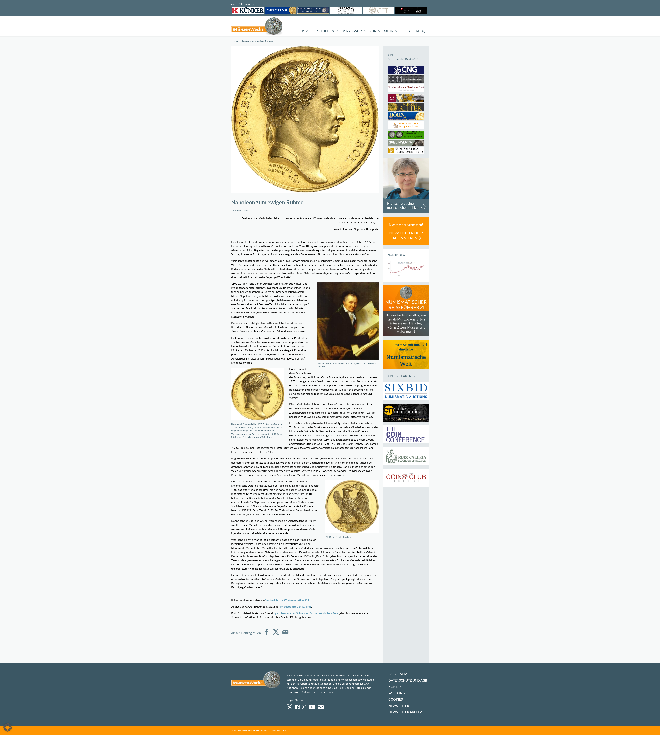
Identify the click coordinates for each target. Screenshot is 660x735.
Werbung (396, 693)
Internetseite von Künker (295, 606)
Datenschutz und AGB (407, 680)
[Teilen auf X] (276, 634)
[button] (7, 727)
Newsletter (398, 706)
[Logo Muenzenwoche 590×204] (257, 26)
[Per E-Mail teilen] (285, 634)
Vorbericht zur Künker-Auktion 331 (287, 600)
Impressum (397, 674)
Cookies (395, 699)
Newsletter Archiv (405, 712)
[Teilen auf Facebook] (266, 634)
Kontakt (396, 687)
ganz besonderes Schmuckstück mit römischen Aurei (307, 613)
